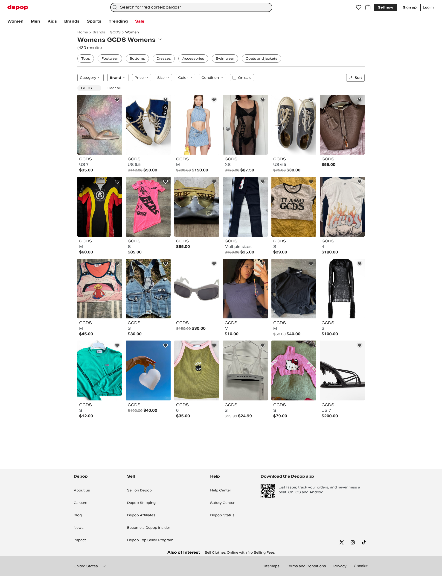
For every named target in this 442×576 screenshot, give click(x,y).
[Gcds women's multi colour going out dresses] (342, 207)
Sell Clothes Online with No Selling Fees (240, 552)
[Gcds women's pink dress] (148, 207)
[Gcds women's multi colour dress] (99, 207)
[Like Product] (117, 100)
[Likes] (358, 7)
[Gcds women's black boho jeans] (245, 207)
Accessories (193, 58)
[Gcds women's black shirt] (293, 289)
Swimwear (225, 58)
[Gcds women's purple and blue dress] (245, 289)
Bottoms (137, 58)
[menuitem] (15, 21)
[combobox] (191, 7)
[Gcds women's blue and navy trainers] (148, 125)
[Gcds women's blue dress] (196, 125)
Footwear (110, 58)
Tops (85, 58)
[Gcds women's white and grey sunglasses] (196, 289)
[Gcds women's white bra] (245, 370)
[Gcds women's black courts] (342, 370)
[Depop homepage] (17, 7)
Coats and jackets (261, 58)
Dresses (164, 58)
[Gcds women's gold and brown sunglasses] (196, 207)
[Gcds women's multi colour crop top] (99, 289)
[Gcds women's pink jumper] (293, 370)
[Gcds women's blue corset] (148, 289)
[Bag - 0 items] (367, 7)
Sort (358, 78)
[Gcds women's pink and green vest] (196, 370)
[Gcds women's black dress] (245, 125)
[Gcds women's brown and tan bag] (342, 125)
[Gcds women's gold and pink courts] (99, 125)
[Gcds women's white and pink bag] (148, 370)
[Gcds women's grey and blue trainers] (293, 125)
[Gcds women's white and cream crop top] (293, 207)
